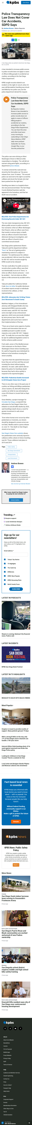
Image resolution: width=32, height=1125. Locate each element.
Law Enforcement (12, 458)
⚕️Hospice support (9, 518)
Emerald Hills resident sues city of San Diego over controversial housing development (16, 1004)
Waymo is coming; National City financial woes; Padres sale (16, 635)
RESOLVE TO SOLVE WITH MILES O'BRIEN (16, 698)
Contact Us (6, 1079)
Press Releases (7, 1055)
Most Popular (7, 705)
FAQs (4, 1082)
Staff (4, 1061)
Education (4, 965)
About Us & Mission (8, 1040)
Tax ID (5, 1111)
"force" (4, 250)
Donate (16, 822)
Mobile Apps (6, 1052)
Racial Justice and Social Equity (9, 928)
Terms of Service (7, 1064)
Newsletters (6, 1043)
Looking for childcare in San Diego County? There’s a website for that (13, 757)
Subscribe (16, 589)
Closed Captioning (8, 1075)
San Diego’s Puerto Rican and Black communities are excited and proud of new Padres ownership (14, 934)
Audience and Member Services (11, 1072)
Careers (5, 1046)
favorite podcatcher (17, 148)
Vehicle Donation (7, 1114)
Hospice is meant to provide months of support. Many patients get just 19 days (15, 730)
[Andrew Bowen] (5, 467)
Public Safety (11, 447)
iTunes (22, 144)
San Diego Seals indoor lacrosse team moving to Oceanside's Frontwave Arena (15, 898)
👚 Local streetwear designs (12, 522)
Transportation (12, 454)
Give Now (26, 3)
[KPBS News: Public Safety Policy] (16, 837)
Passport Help (7, 1088)
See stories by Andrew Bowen (20, 484)
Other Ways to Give (8, 1108)
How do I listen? (7, 1085)
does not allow (10, 286)
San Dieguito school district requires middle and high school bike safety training (15, 969)
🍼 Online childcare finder (12, 525)
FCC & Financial (7, 1049)
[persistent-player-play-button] (2, 1122)
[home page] (12, 2)
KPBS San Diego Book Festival (12, 667)
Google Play (15, 146)
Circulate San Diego (8, 402)
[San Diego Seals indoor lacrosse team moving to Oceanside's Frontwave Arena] (16, 884)
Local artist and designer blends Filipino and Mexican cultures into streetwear (15, 764)
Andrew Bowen (9, 28)
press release (14, 166)
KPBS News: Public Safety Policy (16, 849)
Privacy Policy (7, 1058)
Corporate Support (8, 1099)
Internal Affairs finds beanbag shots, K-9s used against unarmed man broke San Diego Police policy (16, 748)
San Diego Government (14, 450)
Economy (4, 894)
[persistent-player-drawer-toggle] (29, 1123)
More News (6, 873)
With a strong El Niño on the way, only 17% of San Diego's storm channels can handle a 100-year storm (15, 738)
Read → (16, 865)
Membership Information (10, 1105)
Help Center (6, 1091)
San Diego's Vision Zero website (12, 433)
